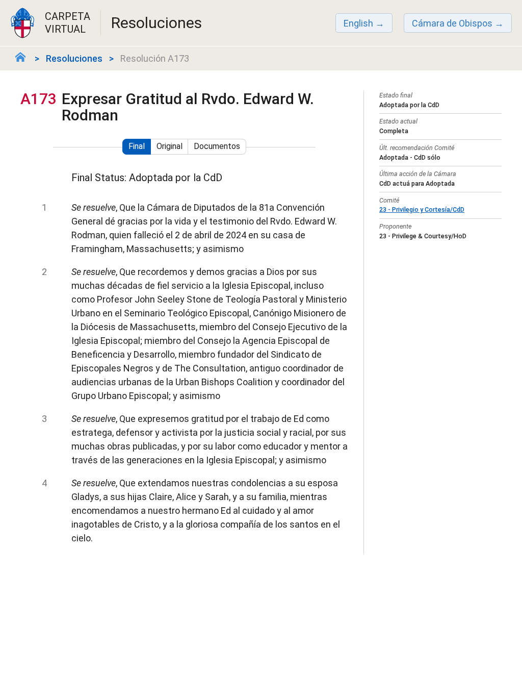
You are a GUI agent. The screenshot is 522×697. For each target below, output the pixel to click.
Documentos (217, 146)
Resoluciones (74, 58)
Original (169, 146)
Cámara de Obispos (452, 23)
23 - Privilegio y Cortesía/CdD (421, 209)
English (358, 23)
